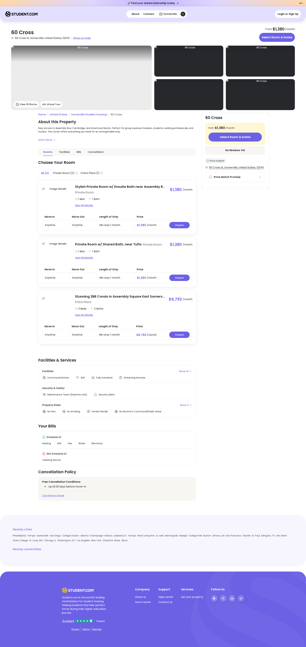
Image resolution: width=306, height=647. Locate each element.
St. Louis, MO (36, 540)
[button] (117, 140)
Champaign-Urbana (101, 535)
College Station (70, 535)
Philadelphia (19, 535)
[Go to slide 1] (300, 3)
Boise (117, 540)
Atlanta (84, 535)
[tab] (45, 173)
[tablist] (117, 173)
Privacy (76, 629)
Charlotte (107, 540)
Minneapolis (171, 535)
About (135, 14)
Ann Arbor (281, 535)
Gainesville (42, 535)
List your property (192, 597)
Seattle (247, 535)
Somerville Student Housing (89, 114)
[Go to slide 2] (302, 3)
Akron (124, 540)
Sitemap (97, 629)
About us (140, 597)
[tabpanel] (117, 260)
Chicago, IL (50, 540)
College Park (195, 535)
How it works (143, 602)
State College (20, 540)
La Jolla (160, 535)
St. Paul (256, 535)
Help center (165, 597)
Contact (148, 14)
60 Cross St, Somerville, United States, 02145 (236, 167)
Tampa (132, 535)
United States (58, 114)
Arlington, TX (268, 535)
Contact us (165, 602)
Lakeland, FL (120, 535)
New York (96, 540)
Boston (207, 535)
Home (42, 114)
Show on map (82, 38)
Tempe (31, 535)
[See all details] (56, 196)
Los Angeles (83, 540)
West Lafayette (145, 535)
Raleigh (183, 535)
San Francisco (233, 535)
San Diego (55, 535)
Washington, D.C (66, 540)
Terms (85, 629)
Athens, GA (218, 535)
